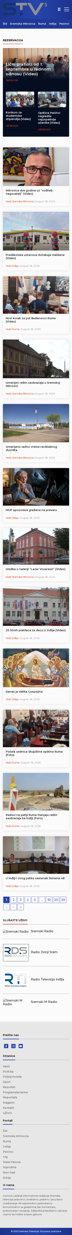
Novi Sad (9, 1172)
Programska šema (15, 1092)
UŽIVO (7, 1113)
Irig (5, 1157)
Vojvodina (9, 1167)
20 (56, 900)
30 (63, 900)
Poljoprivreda (12, 1076)
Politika (8, 1071)
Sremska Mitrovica (22, 23)
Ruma (42, 23)
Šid (5, 23)
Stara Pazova (12, 1162)
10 (49, 900)
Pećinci (64, 23)
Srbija (7, 1177)
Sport (7, 1082)
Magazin (9, 1102)
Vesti (6, 1066)
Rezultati (9, 1087)
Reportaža (10, 1097)
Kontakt (8, 1108)
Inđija (52, 23)
